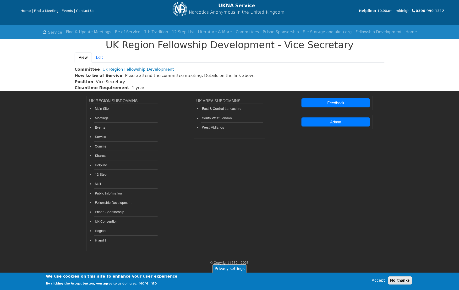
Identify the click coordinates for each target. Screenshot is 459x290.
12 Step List (183, 32)
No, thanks (400, 280)
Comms (100, 146)
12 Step (101, 174)
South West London (217, 118)
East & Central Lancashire (221, 108)
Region (100, 230)
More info (148, 283)
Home (411, 32)
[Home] (180, 9)
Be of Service (127, 32)
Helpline (101, 165)
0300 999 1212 (430, 11)
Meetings (102, 118)
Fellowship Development (378, 32)
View (83, 57)
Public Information (108, 193)
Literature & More (215, 32)
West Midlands (213, 127)
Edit (99, 57)
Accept (378, 280)
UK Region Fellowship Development (138, 69)
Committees (247, 32)
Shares (100, 155)
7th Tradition (156, 32)
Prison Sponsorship (281, 32)
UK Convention (106, 221)
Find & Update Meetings (88, 32)
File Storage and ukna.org (327, 32)
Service (55, 32)
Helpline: (367, 11)
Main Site (102, 108)
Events (100, 127)
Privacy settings (230, 268)
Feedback (335, 102)
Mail (98, 183)
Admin (335, 122)
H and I (100, 240)
